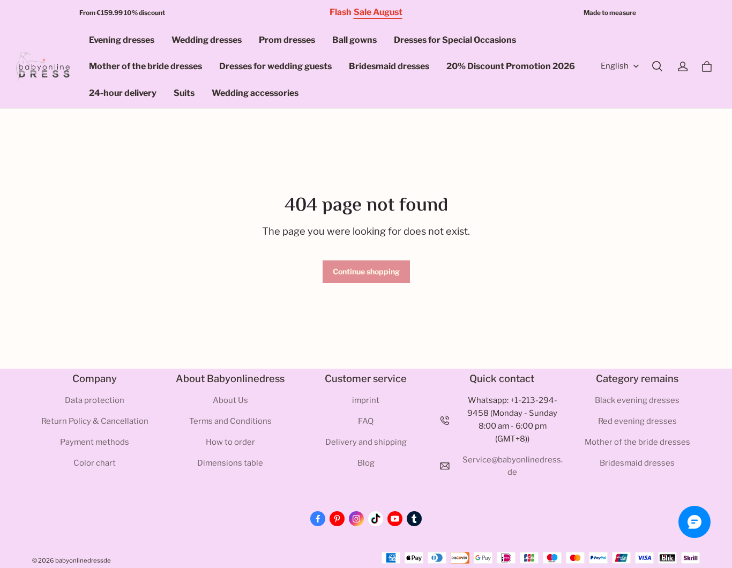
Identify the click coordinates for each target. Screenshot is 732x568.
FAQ (366, 421)
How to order (230, 442)
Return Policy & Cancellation (94, 421)
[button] (657, 66)
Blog (366, 463)
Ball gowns (354, 40)
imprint (365, 400)
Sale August (378, 12)
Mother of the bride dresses (145, 66)
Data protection (94, 400)
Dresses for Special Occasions (455, 40)
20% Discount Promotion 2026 (510, 66)
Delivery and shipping (366, 442)
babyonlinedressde (83, 560)
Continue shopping (366, 271)
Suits (184, 93)
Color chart (94, 463)
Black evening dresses (637, 400)
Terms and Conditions (230, 421)
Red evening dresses (637, 421)
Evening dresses (121, 40)
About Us (230, 400)
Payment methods (94, 442)
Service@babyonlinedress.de (512, 466)
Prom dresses (287, 40)
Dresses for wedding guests (275, 66)
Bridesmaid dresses (389, 66)
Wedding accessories (255, 93)
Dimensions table (230, 463)
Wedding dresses (206, 40)
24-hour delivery (122, 93)
